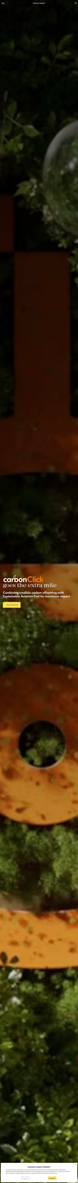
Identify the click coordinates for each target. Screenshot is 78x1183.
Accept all (52, 1178)
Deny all (25, 1178)
